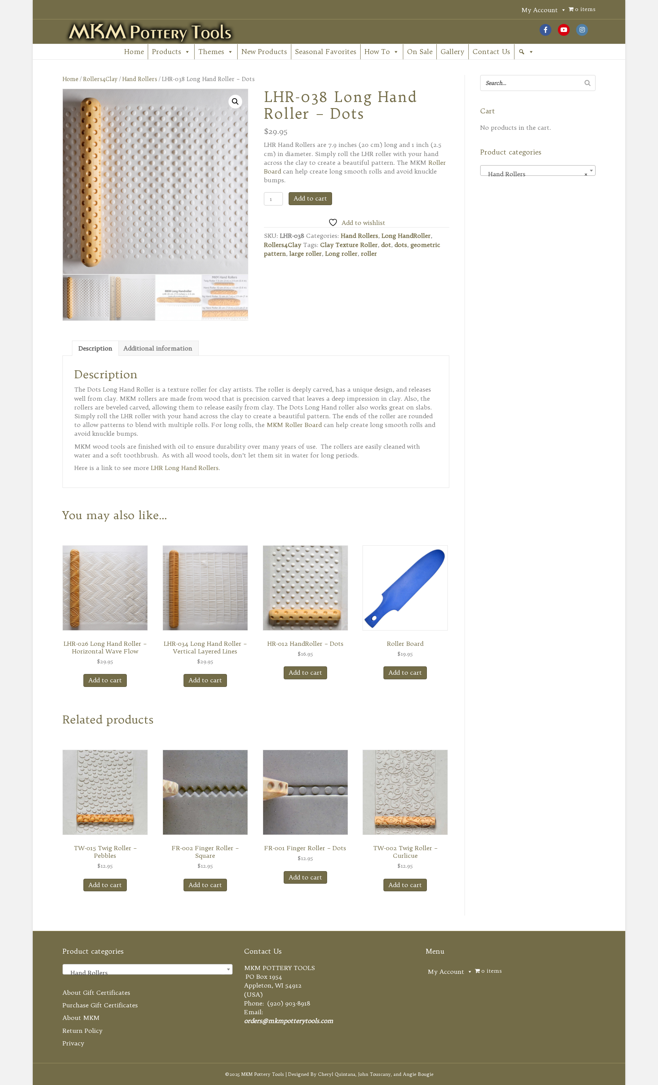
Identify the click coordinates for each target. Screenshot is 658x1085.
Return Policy (82, 1030)
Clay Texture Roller (349, 245)
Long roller (341, 253)
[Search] (587, 83)
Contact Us (491, 51)
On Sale (420, 51)
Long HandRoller (406, 235)
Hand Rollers (139, 79)
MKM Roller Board (294, 425)
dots (400, 245)
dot (386, 245)
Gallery (453, 51)
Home (134, 51)
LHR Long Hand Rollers (185, 468)
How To (377, 51)
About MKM (81, 1017)
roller (369, 253)
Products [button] (166, 51)
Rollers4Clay (100, 79)
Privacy (73, 1043)
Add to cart (310, 198)
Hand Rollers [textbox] (535, 174)
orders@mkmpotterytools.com (288, 1020)
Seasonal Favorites (325, 51)
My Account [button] (539, 10)
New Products (264, 51)
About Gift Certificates (96, 992)
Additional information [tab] (157, 348)
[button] (526, 51)
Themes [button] (211, 51)
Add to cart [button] (105, 680)
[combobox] (537, 170)
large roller (305, 253)
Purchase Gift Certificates (100, 1005)
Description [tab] (95, 348)
